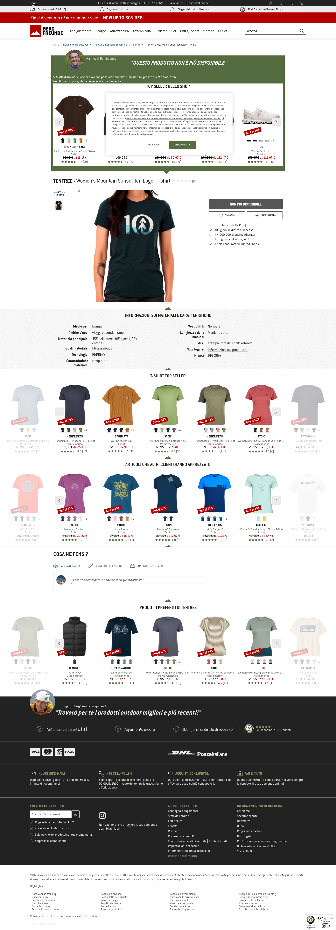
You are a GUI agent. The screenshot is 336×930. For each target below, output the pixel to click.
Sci (173, 31)
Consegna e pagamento (183, 811)
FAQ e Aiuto (175, 821)
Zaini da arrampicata (181, 903)
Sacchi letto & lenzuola (114, 897)
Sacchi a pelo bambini (44, 900)
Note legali (244, 836)
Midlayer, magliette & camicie (110, 44)
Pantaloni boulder (180, 900)
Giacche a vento (41, 903)
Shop (33, 3)
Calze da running (41, 906)
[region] (169, 124)
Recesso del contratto (182, 856)
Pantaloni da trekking (44, 894)
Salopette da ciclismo (251, 900)
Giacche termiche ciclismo (254, 909)
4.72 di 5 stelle (264, 9)
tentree (63, 181)
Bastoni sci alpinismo (182, 909)
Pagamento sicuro (117, 9)
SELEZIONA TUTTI (182, 144)
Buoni (241, 826)
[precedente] (59, 122)
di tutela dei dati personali (141, 134)
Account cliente (247, 816)
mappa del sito (44, 916)
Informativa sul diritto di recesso (189, 851)
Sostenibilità (245, 851)
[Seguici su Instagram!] (105, 816)
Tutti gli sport (189, 31)
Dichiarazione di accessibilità (256, 846)
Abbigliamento (81, 31)
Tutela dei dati (218, 841)
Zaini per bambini (111, 909)
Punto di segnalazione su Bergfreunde (262, 841)
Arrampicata (142, 31)
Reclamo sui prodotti (181, 836)
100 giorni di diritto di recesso (193, 9)
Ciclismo (161, 31)
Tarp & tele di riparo (112, 903)
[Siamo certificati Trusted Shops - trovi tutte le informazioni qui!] (249, 729)
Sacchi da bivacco (111, 894)
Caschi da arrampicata (183, 894)
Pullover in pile (40, 897)
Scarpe (100, 31)
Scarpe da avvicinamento (46, 909)
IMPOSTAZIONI (154, 144)
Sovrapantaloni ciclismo (252, 906)
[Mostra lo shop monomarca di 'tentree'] (59, 193)
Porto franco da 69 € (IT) (52, 9)
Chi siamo (243, 811)
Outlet (222, 31)
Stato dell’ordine (178, 816)
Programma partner (249, 831)
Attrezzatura (119, 31)
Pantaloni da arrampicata (184, 897)
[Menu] (332, 916)
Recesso (173, 831)
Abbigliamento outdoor (75, 44)
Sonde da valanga (180, 906)
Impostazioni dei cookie (183, 846)
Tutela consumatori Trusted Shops (237, 244)
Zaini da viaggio (109, 900)
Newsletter (244, 821)
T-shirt (136, 44)
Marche (208, 31)
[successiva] (276, 122)
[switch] (326, 925)
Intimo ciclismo (248, 903)
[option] (135, 246)
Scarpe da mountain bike (253, 897)
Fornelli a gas (108, 906)
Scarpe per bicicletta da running (257, 894)
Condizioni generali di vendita (187, 841)
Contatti (173, 826)
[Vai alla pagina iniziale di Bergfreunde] (48, 31)
